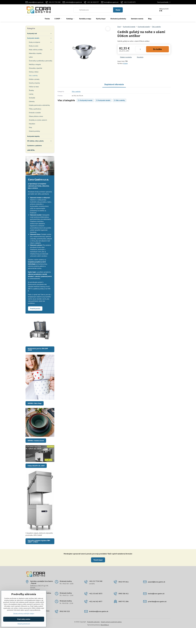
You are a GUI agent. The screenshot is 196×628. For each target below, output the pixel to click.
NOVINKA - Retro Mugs (34, 403)
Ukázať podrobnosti (23, 624)
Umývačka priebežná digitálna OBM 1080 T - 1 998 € (39, 541)
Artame (125, 63)
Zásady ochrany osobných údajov (111, 622)
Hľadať (118, 10)
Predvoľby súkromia (93, 622)
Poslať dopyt (98, 560)
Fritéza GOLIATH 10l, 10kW (36, 466)
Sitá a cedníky (76, 91)
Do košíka (157, 49)
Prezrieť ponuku (35, 308)
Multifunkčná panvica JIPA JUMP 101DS (38, 349)
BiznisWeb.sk (105, 625)
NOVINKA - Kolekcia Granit (36, 441)
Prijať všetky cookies (23, 619)
